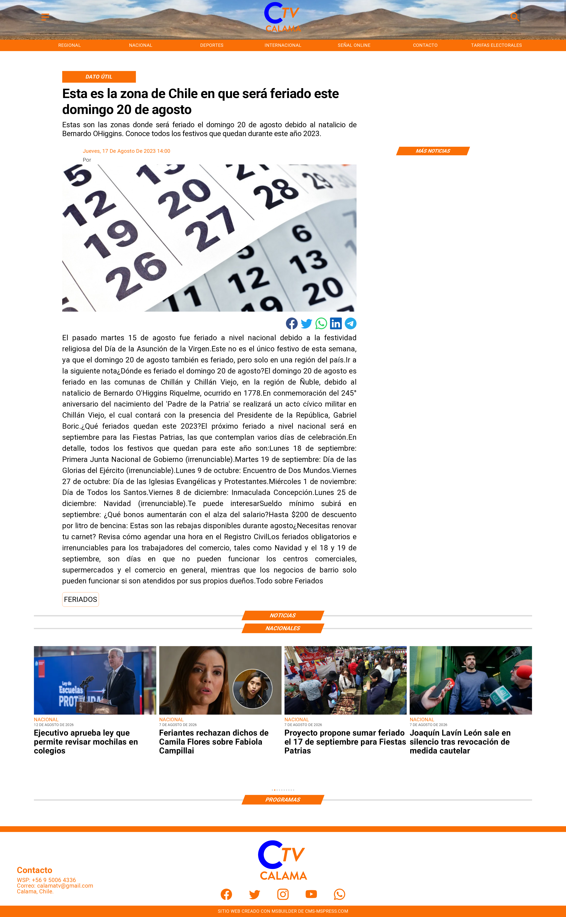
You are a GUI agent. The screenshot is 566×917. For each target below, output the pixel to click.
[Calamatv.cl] (45, 21)
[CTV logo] (283, 32)
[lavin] (220, 714)
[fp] (95, 714)
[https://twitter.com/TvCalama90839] (254, 898)
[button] (80, 599)
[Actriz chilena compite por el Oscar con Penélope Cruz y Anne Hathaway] (471, 714)
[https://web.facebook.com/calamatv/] (226, 898)
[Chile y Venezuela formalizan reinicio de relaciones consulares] (345, 714)
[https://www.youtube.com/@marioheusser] (311, 898)
